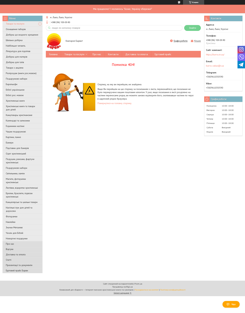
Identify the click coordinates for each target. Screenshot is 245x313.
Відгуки (9, 249)
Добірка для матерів (16, 56)
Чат (234, 304)
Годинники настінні (15, 126)
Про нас (10, 243)
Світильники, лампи (15, 173)
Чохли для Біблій (14, 232)
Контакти (113, 54)
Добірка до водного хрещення (22, 34)
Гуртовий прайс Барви (17, 270)
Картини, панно (13, 137)
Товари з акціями (14, 67)
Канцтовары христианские (19, 115)
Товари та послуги (15, 23)
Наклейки (10, 221)
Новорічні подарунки (17, 238)
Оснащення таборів (16, 29)
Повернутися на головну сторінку (115, 103)
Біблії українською (15, 89)
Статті (8, 259)
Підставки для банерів (17, 148)
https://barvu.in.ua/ (215, 54)
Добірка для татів (15, 62)
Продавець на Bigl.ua (122, 286)
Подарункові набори (16, 78)
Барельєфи (11, 84)
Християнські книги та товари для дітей (20, 108)
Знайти (192, 28)
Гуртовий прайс (163, 54)
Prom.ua (138, 283)
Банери (9, 142)
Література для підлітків (18, 51)
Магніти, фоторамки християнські (16, 180)
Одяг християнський (16, 153)
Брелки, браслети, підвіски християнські (19, 195)
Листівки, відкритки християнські (22, 187)
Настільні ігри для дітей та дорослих (19, 209)
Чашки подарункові (16, 131)
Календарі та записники (18, 120)
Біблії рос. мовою (15, 95)
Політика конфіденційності (173, 289)
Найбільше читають (15, 45)
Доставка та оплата (16, 254)
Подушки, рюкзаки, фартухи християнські (20, 161)
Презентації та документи (19, 265)
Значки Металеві (14, 227)
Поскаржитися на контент (147, 289)
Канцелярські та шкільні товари (22, 202)
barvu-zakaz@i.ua (215, 65)
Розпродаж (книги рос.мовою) (21, 73)
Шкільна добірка (14, 40)
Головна (53, 54)
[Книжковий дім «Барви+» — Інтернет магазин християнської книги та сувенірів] (54, 41)
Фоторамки (11, 216)
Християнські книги (15, 100)
